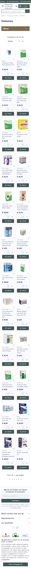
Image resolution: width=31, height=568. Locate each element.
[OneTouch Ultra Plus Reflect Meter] (23, 374)
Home (3, 16)
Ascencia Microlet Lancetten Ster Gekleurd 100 (7, 243)
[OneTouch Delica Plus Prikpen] (23, 267)
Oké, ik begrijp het (15, 564)
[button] (15, 28)
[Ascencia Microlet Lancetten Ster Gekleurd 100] (8, 231)
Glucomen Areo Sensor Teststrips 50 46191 (22, 172)
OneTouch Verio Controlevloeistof (7, 386)
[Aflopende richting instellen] (23, 41)
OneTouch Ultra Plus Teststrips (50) (22, 100)
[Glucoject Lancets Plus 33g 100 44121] (23, 339)
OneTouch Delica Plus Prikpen (22, 278)
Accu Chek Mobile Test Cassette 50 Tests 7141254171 (22, 208)
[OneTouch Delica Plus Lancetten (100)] (23, 53)
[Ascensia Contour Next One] (23, 408)
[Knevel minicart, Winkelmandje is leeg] (20, 6)
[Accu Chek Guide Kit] (8, 267)
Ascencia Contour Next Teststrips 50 (8, 64)
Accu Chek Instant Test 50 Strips (8, 350)
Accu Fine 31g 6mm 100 (6, 419)
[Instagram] (17, 527)
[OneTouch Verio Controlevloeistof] (8, 374)
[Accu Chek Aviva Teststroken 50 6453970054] (8, 160)
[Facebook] (13, 527)
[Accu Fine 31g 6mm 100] (8, 408)
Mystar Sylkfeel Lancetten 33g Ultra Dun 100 (21, 313)
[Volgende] (21, 479)
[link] (10, 479)
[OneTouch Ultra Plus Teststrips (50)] (23, 88)
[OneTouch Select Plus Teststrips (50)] (8, 124)
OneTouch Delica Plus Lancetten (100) (22, 65)
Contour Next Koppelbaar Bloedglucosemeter (8, 454)
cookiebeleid (5, 559)
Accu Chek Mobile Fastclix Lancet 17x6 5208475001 (22, 243)
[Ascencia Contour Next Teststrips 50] (8, 53)
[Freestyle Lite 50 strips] (23, 124)
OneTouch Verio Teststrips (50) (7, 100)
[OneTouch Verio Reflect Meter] (8, 196)
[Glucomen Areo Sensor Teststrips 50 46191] (23, 160)
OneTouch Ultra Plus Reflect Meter (22, 386)
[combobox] (13, 11)
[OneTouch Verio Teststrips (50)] (8, 88)
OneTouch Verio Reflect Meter (7, 207)
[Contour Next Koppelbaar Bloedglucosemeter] (8, 442)
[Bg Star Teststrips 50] (23, 442)
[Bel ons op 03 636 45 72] (16, 6)
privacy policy (17, 508)
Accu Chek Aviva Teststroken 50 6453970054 (7, 172)
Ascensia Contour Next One (22, 419)
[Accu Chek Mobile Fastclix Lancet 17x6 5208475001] (23, 231)
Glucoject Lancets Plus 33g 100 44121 (22, 351)
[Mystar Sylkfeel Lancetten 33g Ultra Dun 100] (23, 301)
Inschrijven (15, 501)
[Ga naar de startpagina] (10, 6)
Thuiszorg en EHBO (12, 16)
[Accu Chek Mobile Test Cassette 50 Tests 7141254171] (23, 196)
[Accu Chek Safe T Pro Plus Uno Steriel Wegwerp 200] (8, 301)
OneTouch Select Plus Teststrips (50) (7, 136)
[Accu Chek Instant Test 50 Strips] (8, 339)
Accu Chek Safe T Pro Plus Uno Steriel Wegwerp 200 (7, 314)
